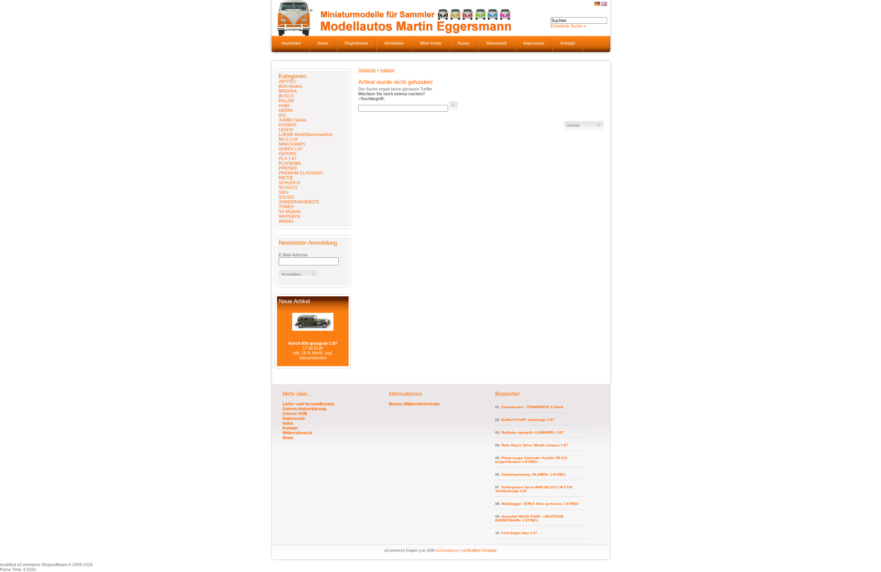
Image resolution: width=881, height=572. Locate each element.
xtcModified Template (479, 550)
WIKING (286, 221)
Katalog (387, 70)
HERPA (286, 110)
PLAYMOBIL (290, 163)
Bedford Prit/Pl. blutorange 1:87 (527, 420)
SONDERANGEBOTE (299, 202)
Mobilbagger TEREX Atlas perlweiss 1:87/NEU (540, 504)
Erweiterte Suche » (568, 26)
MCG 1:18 (288, 139)
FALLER (286, 100)
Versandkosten (313, 358)
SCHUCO (288, 187)
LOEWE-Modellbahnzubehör (306, 134)
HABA (284, 105)
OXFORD (287, 153)
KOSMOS (288, 125)
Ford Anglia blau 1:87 (519, 533)
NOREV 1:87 (291, 149)
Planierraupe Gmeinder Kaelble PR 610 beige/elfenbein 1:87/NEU (531, 460)
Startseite (367, 70)
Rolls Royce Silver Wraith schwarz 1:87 (534, 445)
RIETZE (286, 178)
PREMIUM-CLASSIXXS (301, 173)
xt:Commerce (447, 550)
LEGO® (286, 129)
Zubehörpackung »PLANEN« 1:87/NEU (533, 474)
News (323, 43)
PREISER (288, 168)
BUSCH (286, 96)
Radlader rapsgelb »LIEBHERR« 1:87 (532, 432)
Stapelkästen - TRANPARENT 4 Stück (532, 407)
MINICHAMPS (292, 144)
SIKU (283, 192)
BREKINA (288, 91)
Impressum (533, 43)
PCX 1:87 (288, 158)
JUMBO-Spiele (293, 120)
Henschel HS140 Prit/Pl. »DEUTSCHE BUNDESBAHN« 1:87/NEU (529, 518)
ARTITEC (287, 81)
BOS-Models (290, 86)
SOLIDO (286, 197)
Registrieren (356, 43)
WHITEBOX (289, 216)
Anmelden (394, 43)
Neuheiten (291, 43)
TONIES (286, 206)
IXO (282, 115)
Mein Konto (431, 43)
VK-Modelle (290, 211)
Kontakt (568, 43)
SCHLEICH (289, 182)
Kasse (464, 43)
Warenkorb (496, 43)
